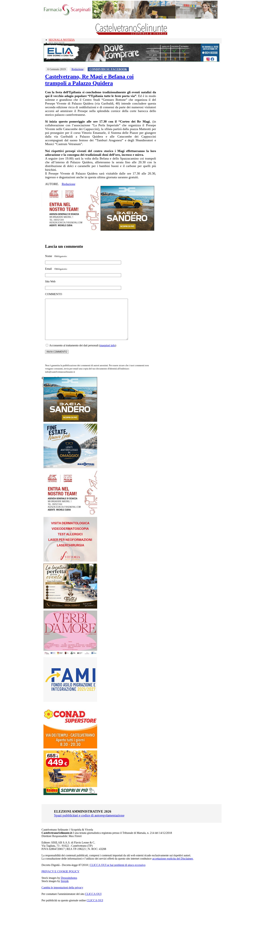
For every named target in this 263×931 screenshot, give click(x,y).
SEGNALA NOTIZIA (62, 39)
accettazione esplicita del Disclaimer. (172, 858)
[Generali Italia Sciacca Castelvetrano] (72, 229)
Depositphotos (69, 877)
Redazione (78, 69)
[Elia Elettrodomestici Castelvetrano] (131, 60)
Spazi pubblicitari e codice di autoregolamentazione (89, 815)
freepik (65, 881)
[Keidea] (70, 794)
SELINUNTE (57, 42)
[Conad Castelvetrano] (70, 747)
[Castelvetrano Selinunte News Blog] (132, 34)
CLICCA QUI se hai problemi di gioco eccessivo (117, 865)
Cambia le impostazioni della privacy (62, 887)
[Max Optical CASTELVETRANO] (70, 467)
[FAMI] (70, 700)
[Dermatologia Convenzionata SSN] (70, 560)
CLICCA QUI (93, 893)
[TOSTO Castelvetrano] (70, 607)
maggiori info (107, 345)
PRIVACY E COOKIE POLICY (60, 871)
